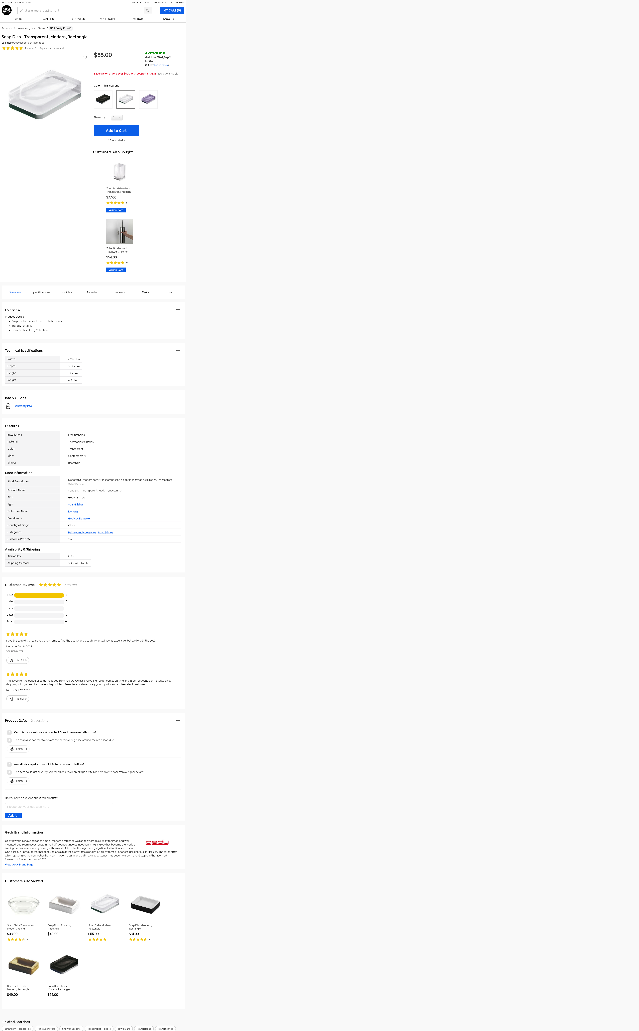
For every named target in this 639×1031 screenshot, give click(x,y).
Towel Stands (165, 1028)
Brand (171, 292)
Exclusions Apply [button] (168, 73)
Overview (14, 292)
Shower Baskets (71, 1028)
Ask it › (13, 815)
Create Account (23, 2)
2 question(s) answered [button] (52, 48)
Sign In (5, 2)
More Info (93, 292)
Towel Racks (144, 1028)
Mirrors (138, 19)
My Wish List (161, 2)
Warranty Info (23, 406)
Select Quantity (127, 118)
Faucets (169, 19)
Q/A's (145, 292)
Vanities (48, 19)
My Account (139, 2)
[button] (104, 99)
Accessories (108, 19)
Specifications (41, 292)
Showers (78, 19)
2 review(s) (30, 48)
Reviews (119, 292)
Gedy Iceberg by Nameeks (28, 42)
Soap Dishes (75, 504)
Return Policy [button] (161, 65)
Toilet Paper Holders (99, 1028)
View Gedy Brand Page (19, 864)
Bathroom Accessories (82, 532)
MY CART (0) (172, 10)
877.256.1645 (177, 2)
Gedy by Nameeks (79, 518)
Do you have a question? (16, 300)
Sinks (18, 19)
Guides (67, 292)
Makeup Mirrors (46, 1028)
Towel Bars (124, 1028)
